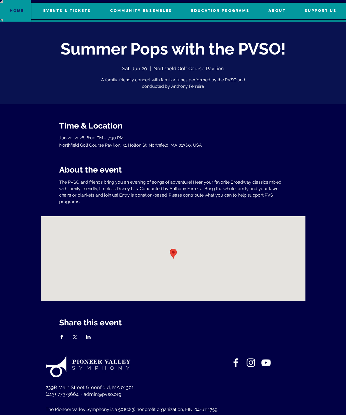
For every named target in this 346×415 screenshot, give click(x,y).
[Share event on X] (75, 337)
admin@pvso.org (102, 394)
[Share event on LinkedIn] (88, 337)
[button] (320, 11)
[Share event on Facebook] (61, 337)
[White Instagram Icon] (251, 362)
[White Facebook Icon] (235, 362)
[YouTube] (266, 362)
